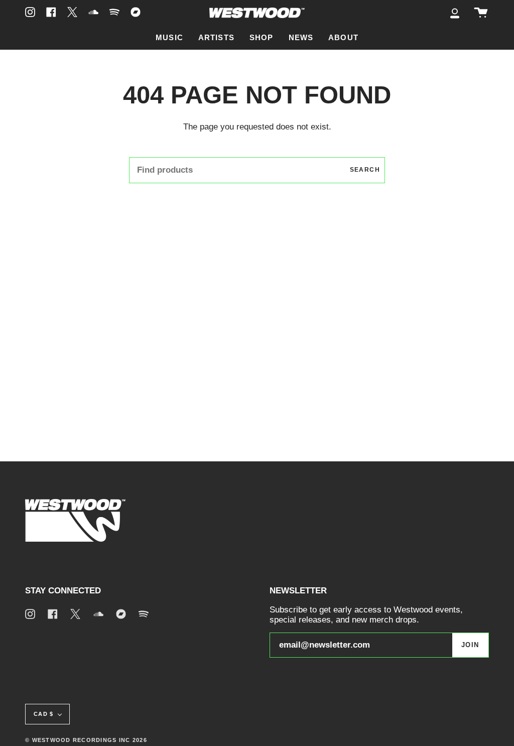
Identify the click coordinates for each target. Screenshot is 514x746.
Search (365, 170)
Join (470, 645)
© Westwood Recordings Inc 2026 (86, 740)
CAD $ (43, 714)
